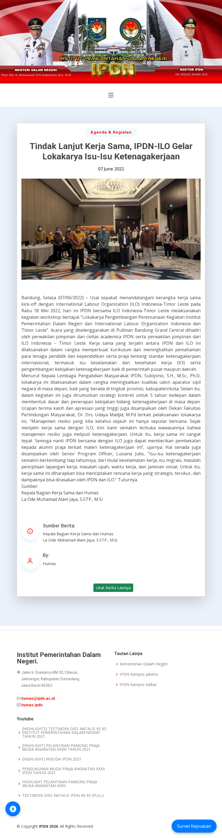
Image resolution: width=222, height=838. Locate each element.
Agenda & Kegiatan (111, 132)
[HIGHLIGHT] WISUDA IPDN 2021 (51, 759)
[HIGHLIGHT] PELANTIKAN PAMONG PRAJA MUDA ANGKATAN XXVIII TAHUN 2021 (61, 747)
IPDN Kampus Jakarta (139, 674)
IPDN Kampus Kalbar (138, 684)
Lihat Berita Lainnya (113, 587)
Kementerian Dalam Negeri (144, 664)
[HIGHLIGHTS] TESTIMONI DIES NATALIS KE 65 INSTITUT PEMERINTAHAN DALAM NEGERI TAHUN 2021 (64, 732)
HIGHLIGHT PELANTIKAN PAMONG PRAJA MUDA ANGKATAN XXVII (59, 784)
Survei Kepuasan (194, 826)
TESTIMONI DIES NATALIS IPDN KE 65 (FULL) (63, 795)
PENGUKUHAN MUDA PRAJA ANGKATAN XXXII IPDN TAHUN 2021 (63, 771)
